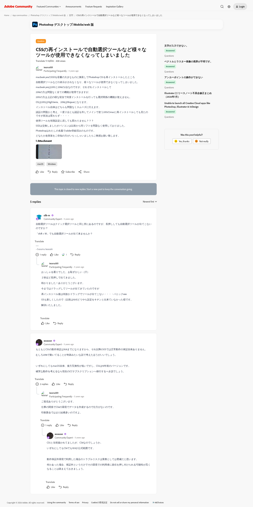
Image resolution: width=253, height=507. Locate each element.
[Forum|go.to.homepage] (18, 6)
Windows (52, 164)
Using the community (56, 502)
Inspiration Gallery (114, 6)
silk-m (47, 215)
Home (6, 15)
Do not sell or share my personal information (129, 502)
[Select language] (229, 6)
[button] (240, 6)
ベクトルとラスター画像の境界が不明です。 (188, 61)
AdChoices (159, 502)
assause (48, 340)
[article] (93, 235)
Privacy (85, 502)
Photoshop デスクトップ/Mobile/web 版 (48, 15)
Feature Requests (93, 6)
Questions (169, 55)
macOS (40, 164)
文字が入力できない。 (176, 45)
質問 (71, 15)
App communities (20, 15)
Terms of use (74, 502)
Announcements (73, 6)
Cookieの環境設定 (99, 502)
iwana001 (48, 67)
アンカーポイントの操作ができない (183, 77)
